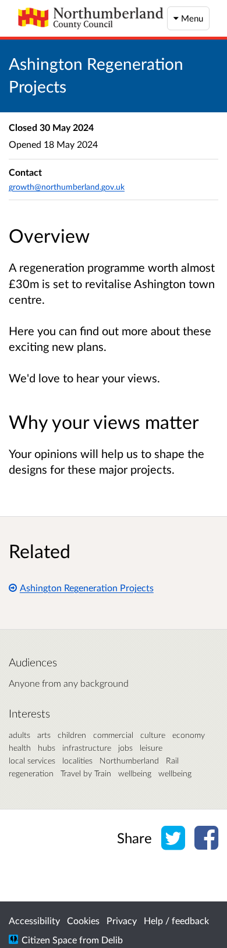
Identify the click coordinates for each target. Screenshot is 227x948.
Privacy (122, 920)
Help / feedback (176, 920)
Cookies (83, 920)
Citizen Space (49, 939)
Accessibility (34, 920)
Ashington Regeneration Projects (87, 587)
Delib (112, 939)
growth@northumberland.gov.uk (67, 186)
